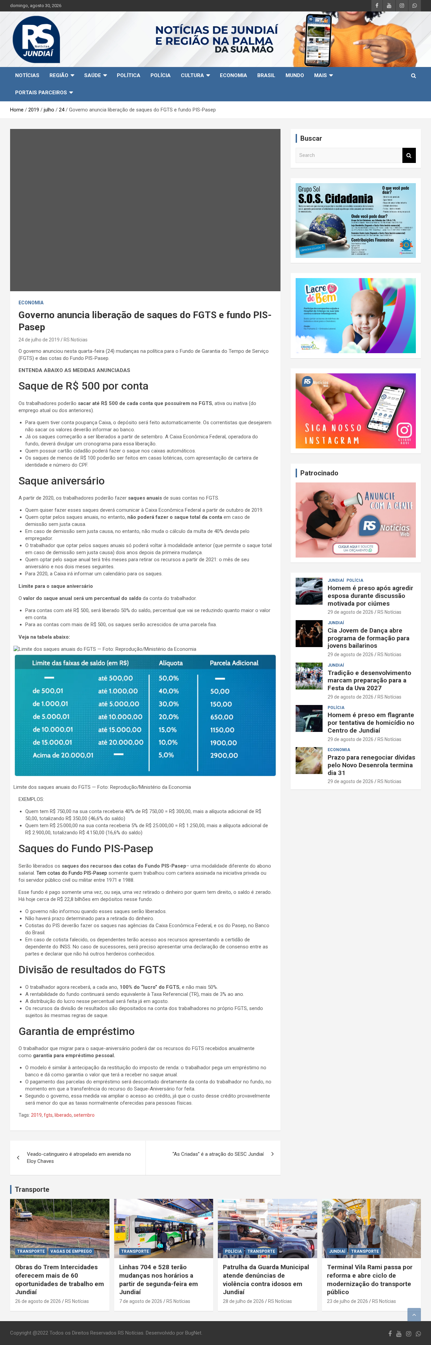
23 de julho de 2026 (347, 1301)
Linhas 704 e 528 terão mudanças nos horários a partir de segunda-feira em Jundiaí (158, 1279)
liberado (63, 1115)
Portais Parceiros (41, 93)
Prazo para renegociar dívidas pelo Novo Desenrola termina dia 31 (371, 765)
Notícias (27, 75)
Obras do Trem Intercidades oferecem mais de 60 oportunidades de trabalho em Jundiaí (59, 1279)
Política (128, 75)
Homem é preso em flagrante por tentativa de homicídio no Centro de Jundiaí (371, 722)
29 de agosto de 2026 (350, 612)
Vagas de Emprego (71, 1251)
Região (58, 75)
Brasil (266, 75)
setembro (84, 1115)
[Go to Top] (414, 1314)
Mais (320, 75)
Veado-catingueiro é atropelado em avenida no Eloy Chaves (79, 1157)
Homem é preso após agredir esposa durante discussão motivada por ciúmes (370, 595)
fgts (48, 1115)
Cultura (192, 75)
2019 (36, 1115)
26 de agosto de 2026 (38, 1301)
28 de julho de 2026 (243, 1301)
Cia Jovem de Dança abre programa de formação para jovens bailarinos (368, 638)
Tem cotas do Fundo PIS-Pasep (71, 873)
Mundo (295, 75)
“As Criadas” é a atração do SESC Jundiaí (218, 1154)
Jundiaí (336, 580)
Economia (233, 75)
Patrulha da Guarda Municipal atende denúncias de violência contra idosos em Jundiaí (266, 1279)
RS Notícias (76, 339)
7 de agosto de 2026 (140, 1301)
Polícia (161, 75)
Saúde (92, 75)
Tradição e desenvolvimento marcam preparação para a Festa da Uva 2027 (369, 680)
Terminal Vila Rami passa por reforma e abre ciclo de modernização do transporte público (369, 1279)
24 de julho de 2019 (39, 339)
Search (409, 155)
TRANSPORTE (31, 1251)
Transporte (32, 1189)
